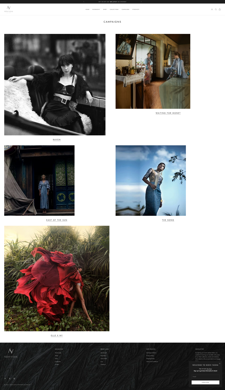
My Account (104, 353)
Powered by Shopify (24, 384)
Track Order (104, 358)
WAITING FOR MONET (168, 113)
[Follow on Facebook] (5, 378)
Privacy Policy (150, 356)
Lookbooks (58, 361)
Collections (114, 9)
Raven (57, 139)
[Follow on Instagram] (14, 378)
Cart (102, 361)
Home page (58, 353)
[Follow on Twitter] (10, 378)
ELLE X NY (57, 335)
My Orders (103, 356)
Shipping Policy (150, 358)
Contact (57, 364)
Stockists (135, 9)
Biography (96, 9)
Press (56, 358)
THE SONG (168, 220)
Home (87, 9)
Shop (105, 9)
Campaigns (125, 9)
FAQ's (56, 356)
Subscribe (205, 382)
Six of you (209, 369)
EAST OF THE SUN (56, 220)
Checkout (103, 364)
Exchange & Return (151, 353)
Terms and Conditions (152, 361)
